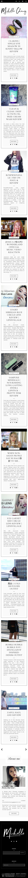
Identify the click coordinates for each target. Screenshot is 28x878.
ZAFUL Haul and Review (14, 713)
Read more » (14, 75)
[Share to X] (10, 78)
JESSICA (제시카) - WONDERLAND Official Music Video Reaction (14, 247)
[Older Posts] (25, 749)
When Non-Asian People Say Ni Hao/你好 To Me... (14, 457)
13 (17, 553)
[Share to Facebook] (12, 78)
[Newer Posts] (2, 749)
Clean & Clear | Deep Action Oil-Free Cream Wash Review (14, 114)
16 (17, 487)
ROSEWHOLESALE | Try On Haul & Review (14, 179)
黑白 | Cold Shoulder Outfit (14, 586)
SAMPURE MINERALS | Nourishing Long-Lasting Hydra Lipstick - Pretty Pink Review (14, 386)
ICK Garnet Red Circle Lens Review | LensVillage (14, 522)
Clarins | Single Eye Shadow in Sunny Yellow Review (14, 46)
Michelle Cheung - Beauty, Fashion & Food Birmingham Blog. (14, 874)
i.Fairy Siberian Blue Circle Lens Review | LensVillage (14, 314)
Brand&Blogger (10, 876)
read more (14, 813)
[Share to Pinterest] (14, 78)
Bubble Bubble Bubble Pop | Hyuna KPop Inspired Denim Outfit (14, 649)
